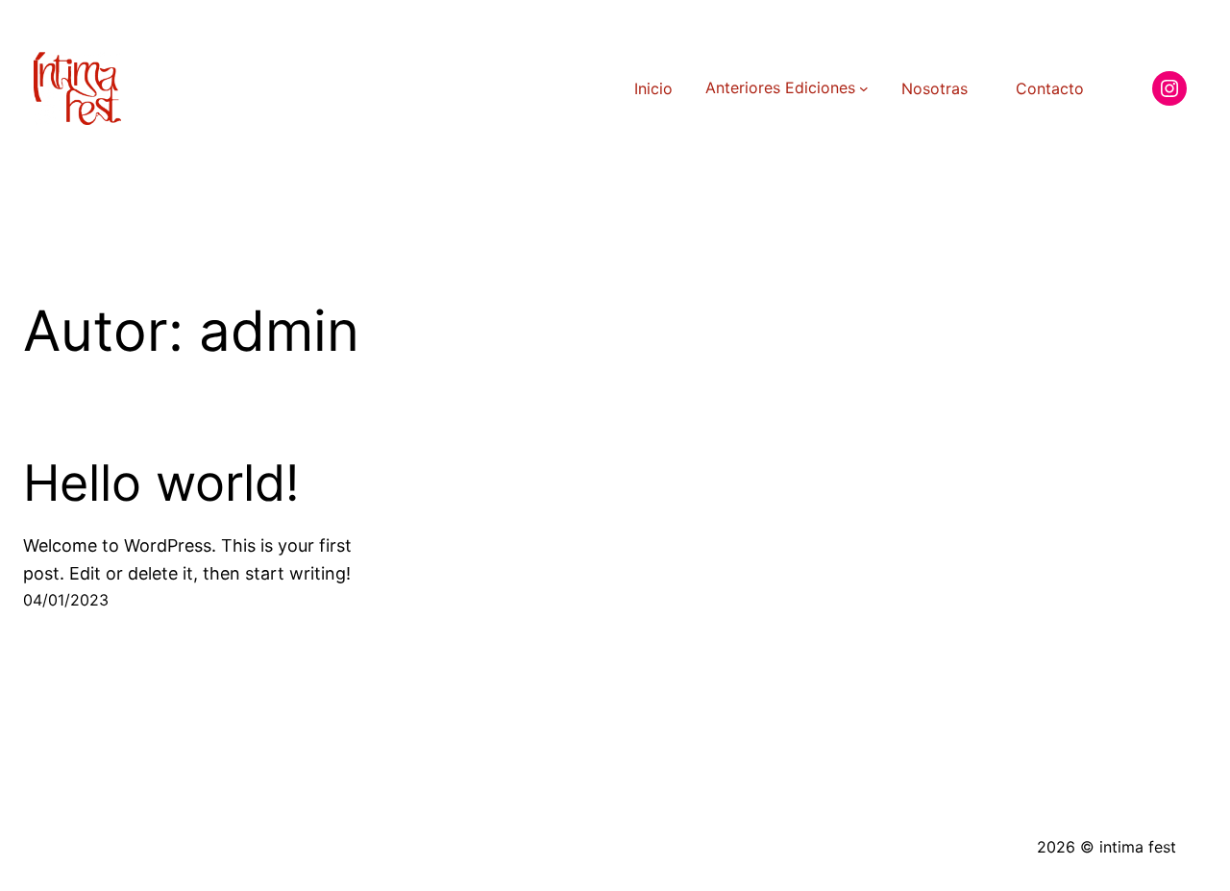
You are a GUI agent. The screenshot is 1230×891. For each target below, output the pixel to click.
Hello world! (161, 483)
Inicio (653, 88)
